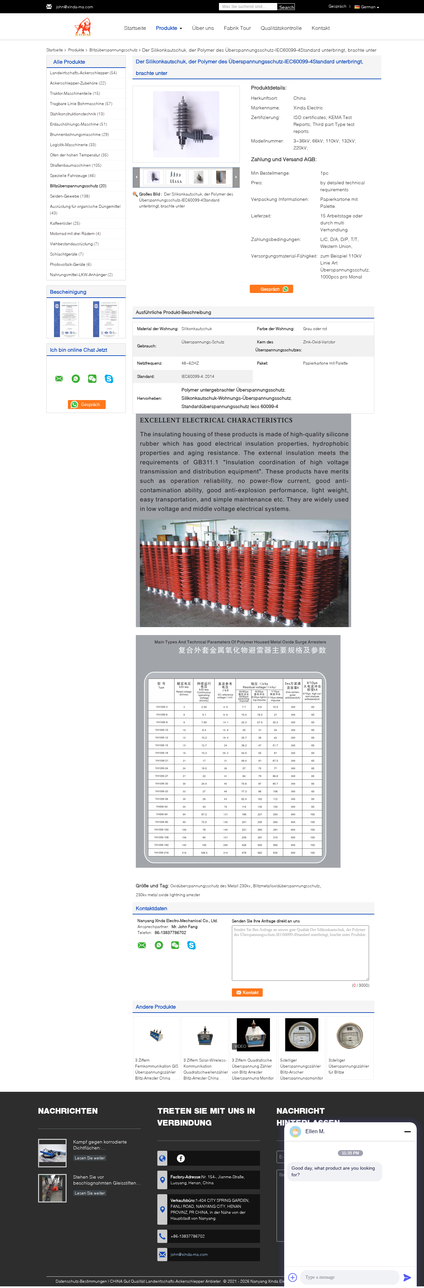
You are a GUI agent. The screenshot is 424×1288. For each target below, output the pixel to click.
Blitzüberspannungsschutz (113, 49)
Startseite (135, 28)
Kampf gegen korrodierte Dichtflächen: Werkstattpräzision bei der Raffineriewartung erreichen (102, 1145)
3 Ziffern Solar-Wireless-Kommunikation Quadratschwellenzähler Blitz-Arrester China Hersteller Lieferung (206, 1072)
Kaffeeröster (61, 223)
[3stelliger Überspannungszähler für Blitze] (350, 1034)
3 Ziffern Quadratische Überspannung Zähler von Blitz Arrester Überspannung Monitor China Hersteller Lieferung (253, 1075)
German (368, 6)
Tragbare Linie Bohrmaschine (77, 103)
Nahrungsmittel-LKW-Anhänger (78, 274)
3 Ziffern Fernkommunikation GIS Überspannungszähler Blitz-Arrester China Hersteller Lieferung (156, 1072)
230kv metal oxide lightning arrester (168, 894)
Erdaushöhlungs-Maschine (74, 124)
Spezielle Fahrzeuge (68, 175)
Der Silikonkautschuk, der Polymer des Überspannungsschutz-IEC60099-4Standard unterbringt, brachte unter (186, 200)
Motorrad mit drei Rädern (72, 233)
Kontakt (321, 28)
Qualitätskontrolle (281, 28)
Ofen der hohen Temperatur (75, 154)
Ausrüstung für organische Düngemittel (85, 206)
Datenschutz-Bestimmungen (81, 1281)
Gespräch (271, 289)
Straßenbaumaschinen (70, 165)
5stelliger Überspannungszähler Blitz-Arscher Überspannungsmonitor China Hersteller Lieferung (301, 1075)
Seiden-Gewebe (64, 196)
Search (286, 7)
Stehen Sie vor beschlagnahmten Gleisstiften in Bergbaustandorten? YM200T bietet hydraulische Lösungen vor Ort (107, 1180)
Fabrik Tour (237, 28)
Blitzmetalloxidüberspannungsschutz (286, 885)
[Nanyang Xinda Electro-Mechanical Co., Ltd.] (83, 26)
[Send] (407, 1277)
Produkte (166, 28)
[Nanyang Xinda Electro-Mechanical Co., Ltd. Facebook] (181, 1157)
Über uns (203, 28)
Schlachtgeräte (64, 254)
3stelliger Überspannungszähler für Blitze (349, 1066)
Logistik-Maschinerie (69, 144)
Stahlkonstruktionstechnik (73, 113)
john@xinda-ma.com (74, 6)
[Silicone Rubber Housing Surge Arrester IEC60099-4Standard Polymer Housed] (186, 124)
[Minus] (407, 1132)
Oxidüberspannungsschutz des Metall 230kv (210, 885)
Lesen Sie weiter (90, 1157)
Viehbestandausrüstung (71, 243)
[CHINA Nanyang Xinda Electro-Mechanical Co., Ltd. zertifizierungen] (66, 318)
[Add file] (292, 1277)
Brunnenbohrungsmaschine (75, 134)
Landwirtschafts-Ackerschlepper (79, 72)
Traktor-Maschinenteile (71, 93)
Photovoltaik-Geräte (67, 264)
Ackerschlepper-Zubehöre (74, 83)
